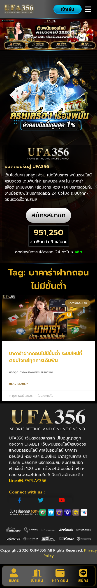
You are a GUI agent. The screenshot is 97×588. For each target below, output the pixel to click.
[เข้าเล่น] (37, 572)
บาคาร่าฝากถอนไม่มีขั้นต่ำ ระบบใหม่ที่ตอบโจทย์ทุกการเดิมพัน (45, 357)
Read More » (18, 384)
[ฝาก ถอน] (60, 572)
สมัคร (14, 580)
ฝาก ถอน (60, 580)
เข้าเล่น (37, 580)
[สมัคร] (13, 572)
